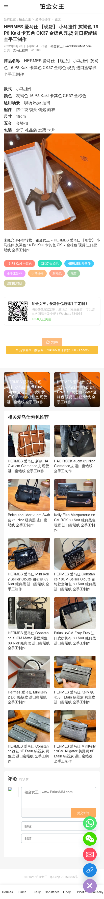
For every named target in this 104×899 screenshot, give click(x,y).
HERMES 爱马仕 (79, 263)
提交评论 (83, 813)
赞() (52, 342)
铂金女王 (25, 19)
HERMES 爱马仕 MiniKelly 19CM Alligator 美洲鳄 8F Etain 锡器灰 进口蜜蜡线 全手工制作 (75, 753)
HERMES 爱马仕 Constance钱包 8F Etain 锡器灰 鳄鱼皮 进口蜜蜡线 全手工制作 (28, 753)
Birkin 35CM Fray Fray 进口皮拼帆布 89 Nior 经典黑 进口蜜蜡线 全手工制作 (75, 637)
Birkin (22, 892)
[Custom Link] (90, 870)
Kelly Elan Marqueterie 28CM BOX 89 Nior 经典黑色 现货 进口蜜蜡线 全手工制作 (74, 522)
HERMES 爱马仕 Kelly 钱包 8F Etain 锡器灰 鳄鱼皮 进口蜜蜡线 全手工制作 (74, 696)
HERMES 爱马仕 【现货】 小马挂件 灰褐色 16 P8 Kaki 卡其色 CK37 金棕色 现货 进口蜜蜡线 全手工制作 (52, 244)
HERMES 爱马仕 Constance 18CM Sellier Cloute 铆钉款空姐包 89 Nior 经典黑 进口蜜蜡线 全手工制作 (75, 581)
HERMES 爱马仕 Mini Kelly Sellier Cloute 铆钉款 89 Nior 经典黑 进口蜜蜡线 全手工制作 (28, 581)
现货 (74, 273)
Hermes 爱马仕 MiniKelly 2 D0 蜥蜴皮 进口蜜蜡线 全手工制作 (27, 696)
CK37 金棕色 (50, 263)
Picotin (81, 892)
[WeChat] (90, 839)
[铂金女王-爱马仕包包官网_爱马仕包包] (52, 6)
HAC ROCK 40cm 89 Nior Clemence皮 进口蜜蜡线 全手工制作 (74, 465)
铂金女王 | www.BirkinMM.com (71, 46)
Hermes (7, 892)
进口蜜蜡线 (14, 283)
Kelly (37, 892)
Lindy (67, 892)
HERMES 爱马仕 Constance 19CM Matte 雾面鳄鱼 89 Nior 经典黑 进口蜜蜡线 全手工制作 (29, 640)
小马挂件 (37, 273)
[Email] (90, 854)
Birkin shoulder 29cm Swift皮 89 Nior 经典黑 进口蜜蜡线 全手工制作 (29, 519)
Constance (52, 892)
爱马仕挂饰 (42, 19)
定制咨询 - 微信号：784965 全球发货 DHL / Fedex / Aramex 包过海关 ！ (52, 351)
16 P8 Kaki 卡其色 (19, 263)
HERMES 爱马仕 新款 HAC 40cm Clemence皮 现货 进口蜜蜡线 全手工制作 (28, 465)
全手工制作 (14, 273)
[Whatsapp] (90, 823)
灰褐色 (57, 273)
